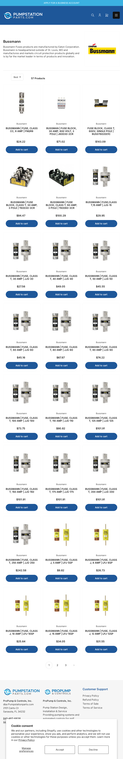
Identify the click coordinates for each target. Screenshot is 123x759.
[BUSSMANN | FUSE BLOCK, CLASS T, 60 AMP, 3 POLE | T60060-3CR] (61, 177)
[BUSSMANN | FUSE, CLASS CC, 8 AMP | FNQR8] (22, 103)
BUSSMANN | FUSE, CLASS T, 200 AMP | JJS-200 (101, 490)
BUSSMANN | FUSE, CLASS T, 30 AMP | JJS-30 (22, 277)
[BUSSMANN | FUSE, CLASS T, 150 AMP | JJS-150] (22, 464)
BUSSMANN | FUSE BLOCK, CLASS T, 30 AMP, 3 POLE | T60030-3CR (21, 205)
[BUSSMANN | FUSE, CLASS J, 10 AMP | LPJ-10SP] (22, 606)
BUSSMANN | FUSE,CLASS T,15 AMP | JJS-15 (101, 204)
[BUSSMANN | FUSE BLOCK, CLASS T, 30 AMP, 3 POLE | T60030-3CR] (22, 177)
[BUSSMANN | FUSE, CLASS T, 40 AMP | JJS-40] (61, 251)
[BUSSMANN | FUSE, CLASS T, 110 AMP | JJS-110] (61, 393)
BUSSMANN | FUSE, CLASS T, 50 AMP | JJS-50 (101, 277)
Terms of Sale (90, 703)
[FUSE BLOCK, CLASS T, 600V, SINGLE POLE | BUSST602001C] (101, 103)
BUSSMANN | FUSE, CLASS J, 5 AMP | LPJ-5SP (61, 561)
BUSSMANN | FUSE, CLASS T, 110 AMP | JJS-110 (61, 419)
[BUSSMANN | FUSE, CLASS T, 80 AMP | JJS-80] (61, 322)
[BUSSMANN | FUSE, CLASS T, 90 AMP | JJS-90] (101, 322)
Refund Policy (91, 699)
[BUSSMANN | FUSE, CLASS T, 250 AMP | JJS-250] (22, 535)
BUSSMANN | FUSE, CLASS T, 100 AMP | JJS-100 (22, 419)
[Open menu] (116, 15)
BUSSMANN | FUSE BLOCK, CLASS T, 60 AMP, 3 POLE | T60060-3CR (61, 205)
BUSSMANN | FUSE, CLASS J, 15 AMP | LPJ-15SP (61, 632)
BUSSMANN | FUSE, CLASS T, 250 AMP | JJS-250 (22, 561)
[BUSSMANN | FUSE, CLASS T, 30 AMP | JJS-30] (22, 251)
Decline (93, 749)
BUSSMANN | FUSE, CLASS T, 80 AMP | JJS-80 (61, 348)
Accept (60, 749)
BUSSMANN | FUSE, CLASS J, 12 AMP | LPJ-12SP (101, 632)
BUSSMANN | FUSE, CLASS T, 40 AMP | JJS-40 (61, 277)
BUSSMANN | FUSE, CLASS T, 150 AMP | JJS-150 (22, 490)
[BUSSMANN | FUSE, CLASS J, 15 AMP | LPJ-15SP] (61, 606)
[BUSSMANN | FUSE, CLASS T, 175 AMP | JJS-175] (61, 464)
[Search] (92, 15)
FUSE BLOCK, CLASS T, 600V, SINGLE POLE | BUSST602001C (101, 131)
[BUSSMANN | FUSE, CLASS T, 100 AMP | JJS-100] (22, 393)
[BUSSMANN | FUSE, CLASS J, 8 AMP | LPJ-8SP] (101, 535)
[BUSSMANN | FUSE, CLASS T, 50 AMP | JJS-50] (101, 251)
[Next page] (74, 665)
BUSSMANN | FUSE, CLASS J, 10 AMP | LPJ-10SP (22, 632)
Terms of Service (92, 707)
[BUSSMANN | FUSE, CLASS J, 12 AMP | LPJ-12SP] (101, 606)
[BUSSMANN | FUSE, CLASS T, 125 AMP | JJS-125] (101, 393)
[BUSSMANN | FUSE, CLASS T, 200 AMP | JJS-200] (101, 464)
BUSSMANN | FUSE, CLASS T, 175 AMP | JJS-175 (61, 490)
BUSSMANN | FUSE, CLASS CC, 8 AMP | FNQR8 (22, 130)
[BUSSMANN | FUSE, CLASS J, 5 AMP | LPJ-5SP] (61, 535)
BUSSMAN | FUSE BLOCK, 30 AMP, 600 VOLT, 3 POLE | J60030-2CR (61, 131)
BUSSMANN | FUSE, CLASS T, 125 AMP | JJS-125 (101, 419)
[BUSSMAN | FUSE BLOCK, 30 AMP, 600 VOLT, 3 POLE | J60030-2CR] (61, 103)
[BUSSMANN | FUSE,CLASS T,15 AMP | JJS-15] (101, 177)
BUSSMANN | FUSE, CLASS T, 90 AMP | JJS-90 (101, 348)
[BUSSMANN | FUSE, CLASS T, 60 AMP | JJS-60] (22, 322)
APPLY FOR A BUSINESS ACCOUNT (61, 3)
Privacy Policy (26, 740)
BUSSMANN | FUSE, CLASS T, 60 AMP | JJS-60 (22, 348)
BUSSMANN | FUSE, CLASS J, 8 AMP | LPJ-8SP (101, 561)
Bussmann (21, 123)
